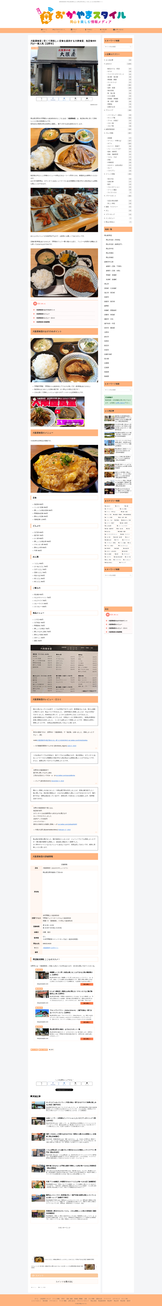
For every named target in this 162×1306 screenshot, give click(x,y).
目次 (38, 303)
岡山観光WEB (102, 1300)
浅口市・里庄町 (109, 293)
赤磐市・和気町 (109, 315)
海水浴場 (45, 1300)
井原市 (106, 350)
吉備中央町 (108, 354)
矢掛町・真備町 (111, 279)
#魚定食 (47, 740)
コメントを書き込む (64, 1282)
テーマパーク (107, 1298)
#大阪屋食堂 (41, 740)
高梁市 (106, 297)
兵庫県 (106, 363)
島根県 (106, 376)
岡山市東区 (110, 253)
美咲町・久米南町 (110, 288)
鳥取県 (106, 372)
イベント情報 (55, 1298)
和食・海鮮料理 (43, 1049)
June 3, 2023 (71, 746)
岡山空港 (122, 1300)
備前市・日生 (108, 319)
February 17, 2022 (64, 830)
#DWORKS (64, 740)
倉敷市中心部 (108, 262)
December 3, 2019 (57, 781)
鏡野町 (106, 306)
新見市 (106, 345)
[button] (75, 99)
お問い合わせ (120, 403)
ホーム (36, 1298)
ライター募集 (62, 1300)
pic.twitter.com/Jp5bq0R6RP (67, 824)
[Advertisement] (64, 110)
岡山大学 (116, 1300)
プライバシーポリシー (83, 1300)
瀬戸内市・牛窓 (109, 323)
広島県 (106, 367)
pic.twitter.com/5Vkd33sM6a (78, 740)
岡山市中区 (110, 248)
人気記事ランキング (45, 1298)
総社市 (106, 337)
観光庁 (128, 1300)
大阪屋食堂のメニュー (43, 314)
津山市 (106, 284)
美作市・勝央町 (109, 328)
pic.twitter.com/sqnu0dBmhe (65, 775)
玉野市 (51, 1049)
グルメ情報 (34, 1049)
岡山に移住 (94, 1300)
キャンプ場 (124, 1298)
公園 (85, 1298)
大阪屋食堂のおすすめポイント (45, 310)
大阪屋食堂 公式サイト (50, 948)
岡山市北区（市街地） (113, 240)
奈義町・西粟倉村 (110, 310)
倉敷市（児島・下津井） (114, 266)
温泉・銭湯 (69, 1298)
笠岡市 (106, 341)
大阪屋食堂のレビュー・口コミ (45, 318)
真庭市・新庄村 (109, 301)
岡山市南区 (110, 257)
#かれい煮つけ (55, 740)
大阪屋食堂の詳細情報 (43, 322)
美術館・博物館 (78, 1298)
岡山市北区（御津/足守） (114, 244)
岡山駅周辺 (108, 235)
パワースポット (53, 1300)
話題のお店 (99, 1298)
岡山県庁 (109, 1300)
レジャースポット (36, 1300)
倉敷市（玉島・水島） (113, 270)
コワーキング (116, 1298)
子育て (63, 1298)
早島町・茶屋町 (111, 275)
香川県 (106, 359)
